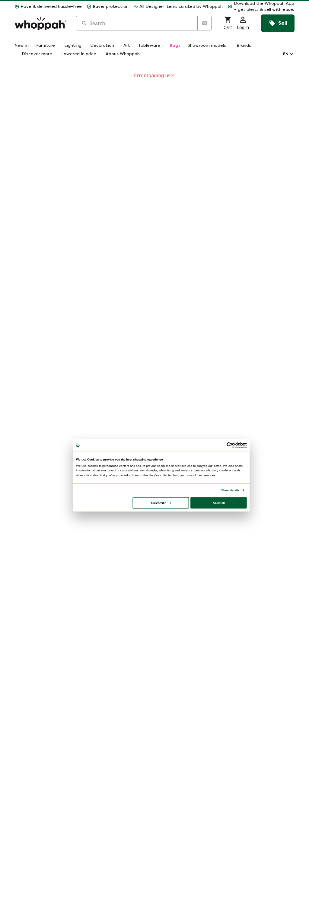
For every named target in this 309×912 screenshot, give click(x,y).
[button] (261, 7)
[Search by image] (204, 23)
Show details (230, 490)
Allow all (219, 502)
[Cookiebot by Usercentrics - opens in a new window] (229, 445)
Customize (158, 502)
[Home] (40, 23)
